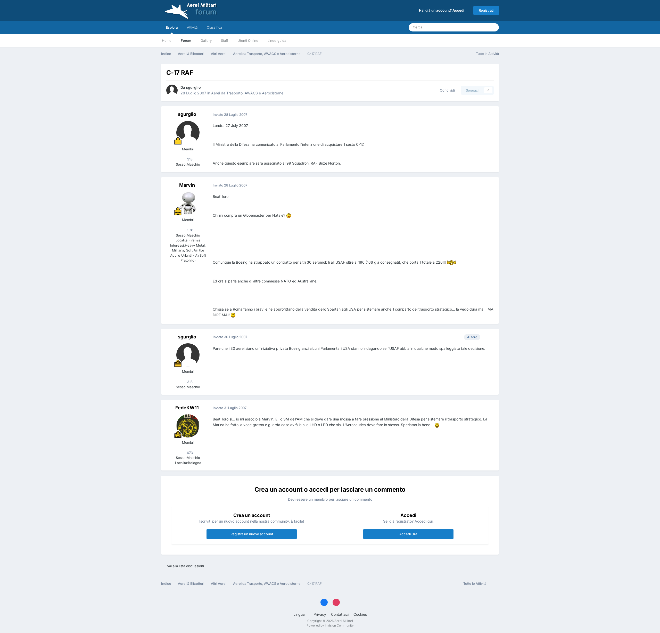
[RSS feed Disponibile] (494, 583)
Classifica (214, 27)
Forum (186, 40)
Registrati (486, 10)
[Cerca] (493, 27)
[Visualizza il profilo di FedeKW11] (188, 425)
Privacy (320, 614)
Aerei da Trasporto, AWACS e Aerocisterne (247, 93)
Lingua (299, 614)
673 (189, 453)
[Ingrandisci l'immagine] (288, 215)
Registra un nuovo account (251, 534)
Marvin (187, 185)
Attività (192, 27)
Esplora (172, 27)
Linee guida (277, 40)
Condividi (446, 90)
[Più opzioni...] (489, 114)
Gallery (206, 40)
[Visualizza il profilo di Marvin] (188, 203)
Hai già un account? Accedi (442, 10)
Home (166, 40)
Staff (224, 40)
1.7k (189, 230)
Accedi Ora (408, 534)
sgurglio (193, 87)
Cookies (360, 614)
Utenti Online (247, 40)
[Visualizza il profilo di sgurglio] (172, 90)
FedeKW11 (187, 407)
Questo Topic (471, 27)
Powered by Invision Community (330, 625)
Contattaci (340, 614)
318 (189, 159)
